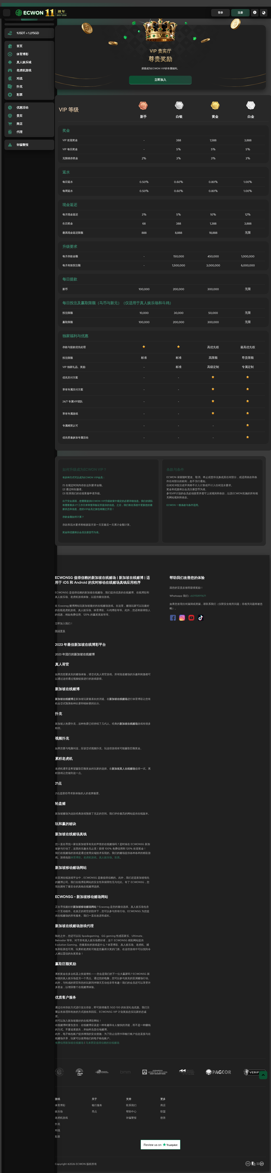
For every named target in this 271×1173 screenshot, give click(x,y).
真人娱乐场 (105, 857)
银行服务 (97, 1105)
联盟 (163, 1111)
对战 (57, 1130)
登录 (220, 12)
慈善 (163, 1118)
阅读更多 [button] (60, 631)
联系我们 (131, 1105)
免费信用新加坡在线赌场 (69, 1043)
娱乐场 (59, 1111)
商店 (163, 1105)
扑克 (57, 1124)
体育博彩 (76, 857)
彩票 (117, 857)
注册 (240, 12)
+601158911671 (198, 596)
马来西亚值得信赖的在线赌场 (102, 1043)
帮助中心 (131, 1111)
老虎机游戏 (90, 857)
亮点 (94, 1111)
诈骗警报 (131, 1118)
